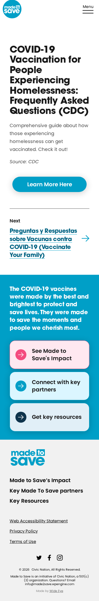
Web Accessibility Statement (39, 521)
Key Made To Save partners (46, 490)
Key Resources (29, 501)
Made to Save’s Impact (40, 480)
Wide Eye (56, 591)
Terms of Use (23, 541)
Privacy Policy (24, 531)
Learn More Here (49, 184)
